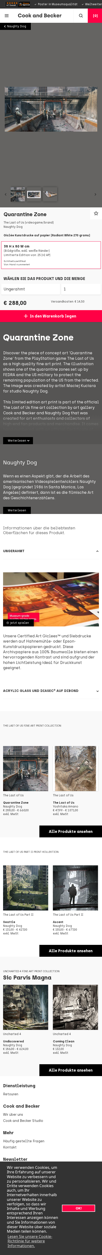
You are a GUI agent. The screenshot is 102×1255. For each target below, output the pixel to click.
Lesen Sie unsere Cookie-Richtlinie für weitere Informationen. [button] (30, 1241)
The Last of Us (80, 358)
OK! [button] (79, 1208)
